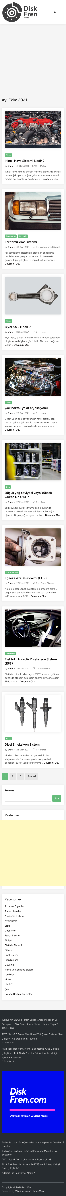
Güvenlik (23, 236)
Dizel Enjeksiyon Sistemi (22, 744)
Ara (57, 798)
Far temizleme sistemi (21, 242)
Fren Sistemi (12, 959)
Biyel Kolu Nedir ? (18, 327)
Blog (8, 487)
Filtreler (9, 950)
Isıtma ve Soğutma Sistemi (19, 969)
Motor (8, 155)
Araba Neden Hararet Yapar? (42, 1024)
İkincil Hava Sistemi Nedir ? (25, 161)
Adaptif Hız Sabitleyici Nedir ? (18, 1172)
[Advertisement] (33, 58)
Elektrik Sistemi (13, 945)
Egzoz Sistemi (12, 572)
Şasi (7, 989)
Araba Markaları (13, 911)
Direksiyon (10, 653)
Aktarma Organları (14, 906)
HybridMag (38, 1191)
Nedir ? (9, 984)
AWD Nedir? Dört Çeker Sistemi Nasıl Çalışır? (26, 1159)
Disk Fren (27, 1187)
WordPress (21, 1191)
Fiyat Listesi (11, 955)
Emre (10, 166)
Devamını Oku (50, 179)
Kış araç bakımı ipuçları (24, 1038)
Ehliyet (8, 940)
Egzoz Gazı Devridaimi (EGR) (26, 578)
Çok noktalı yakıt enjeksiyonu (26, 408)
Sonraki (31, 776)
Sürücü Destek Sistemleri (19, 994)
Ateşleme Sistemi (14, 916)
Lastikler (9, 974)
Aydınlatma (11, 236)
